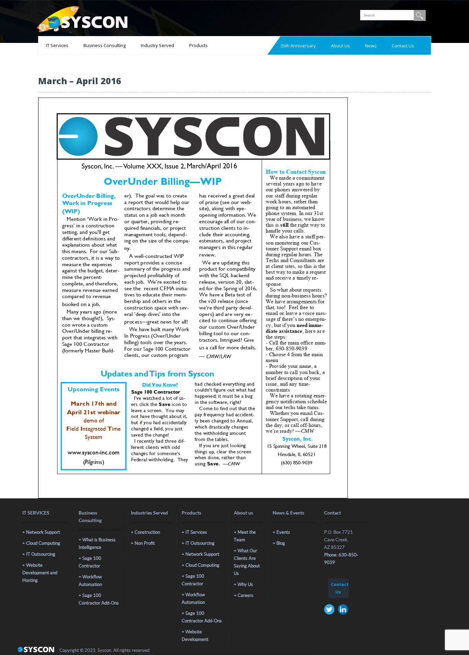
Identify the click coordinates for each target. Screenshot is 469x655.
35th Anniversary (298, 46)
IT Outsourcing (40, 554)
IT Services (57, 45)
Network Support (43, 532)
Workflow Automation (90, 580)
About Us (340, 46)
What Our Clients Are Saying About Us (247, 562)
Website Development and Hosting (39, 573)
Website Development (195, 635)
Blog (280, 543)
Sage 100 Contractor (90, 562)
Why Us (245, 584)
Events (283, 532)
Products (198, 45)
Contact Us (403, 46)
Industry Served (157, 45)
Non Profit (145, 543)
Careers (245, 595)
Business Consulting (104, 45)
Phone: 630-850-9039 (341, 558)
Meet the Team (245, 536)
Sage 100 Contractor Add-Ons (99, 599)
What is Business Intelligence (97, 543)
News (371, 46)
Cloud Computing (43, 543)
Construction (147, 532)
